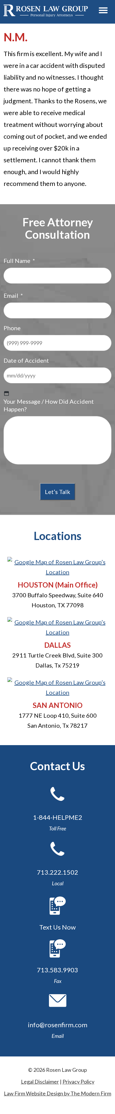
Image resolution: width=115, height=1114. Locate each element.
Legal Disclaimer (40, 1081)
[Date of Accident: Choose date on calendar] (6, 393)
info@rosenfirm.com (57, 1025)
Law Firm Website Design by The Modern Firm (57, 1093)
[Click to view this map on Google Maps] (57, 571)
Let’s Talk (57, 491)
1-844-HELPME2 (57, 817)
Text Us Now (57, 927)
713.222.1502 (57, 872)
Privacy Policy (78, 1081)
